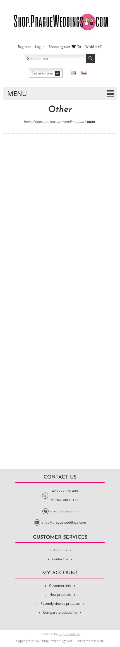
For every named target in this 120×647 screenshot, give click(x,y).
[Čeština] (84, 72)
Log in (39, 46)
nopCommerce (69, 634)
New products (60, 594)
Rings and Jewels (47, 122)
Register (24, 46)
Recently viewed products (60, 603)
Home (28, 122)
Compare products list (60, 612)
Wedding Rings (73, 122)
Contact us (60, 559)
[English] (73, 72)
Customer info (60, 585)
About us (60, 550)
